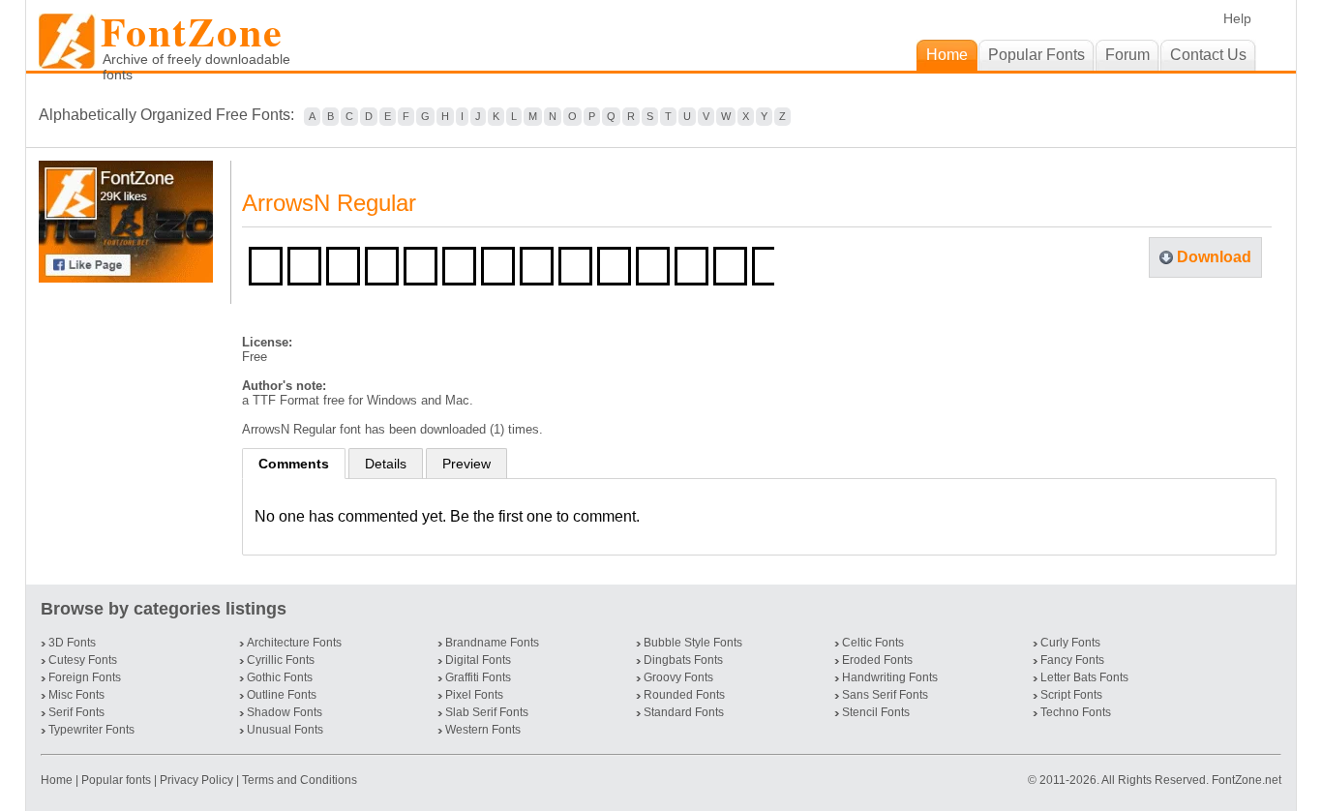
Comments (293, 463)
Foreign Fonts (84, 677)
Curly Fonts (1070, 642)
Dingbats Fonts (683, 660)
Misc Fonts (76, 695)
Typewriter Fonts (91, 729)
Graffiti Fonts (478, 677)
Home (58, 780)
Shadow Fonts (284, 712)
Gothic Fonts (280, 677)
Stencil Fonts (876, 712)
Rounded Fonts (684, 695)
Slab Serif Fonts (486, 712)
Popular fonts (116, 780)
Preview (466, 463)
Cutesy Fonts (82, 660)
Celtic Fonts (873, 642)
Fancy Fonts (1072, 660)
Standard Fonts (684, 712)
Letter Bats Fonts (1084, 677)
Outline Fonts (281, 695)
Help (1237, 18)
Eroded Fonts (877, 660)
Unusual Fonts (285, 729)
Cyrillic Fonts (281, 660)
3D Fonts (72, 642)
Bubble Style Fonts (693, 642)
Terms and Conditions (299, 780)
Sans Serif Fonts (885, 695)
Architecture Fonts (294, 642)
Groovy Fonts (678, 677)
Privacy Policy (196, 780)
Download (1214, 257)
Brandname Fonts (492, 642)
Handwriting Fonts (890, 677)
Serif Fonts (76, 712)
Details (385, 463)
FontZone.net (1246, 780)
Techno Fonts (1075, 712)
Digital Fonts (478, 660)
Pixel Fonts (474, 695)
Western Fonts (483, 729)
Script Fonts (1071, 695)
